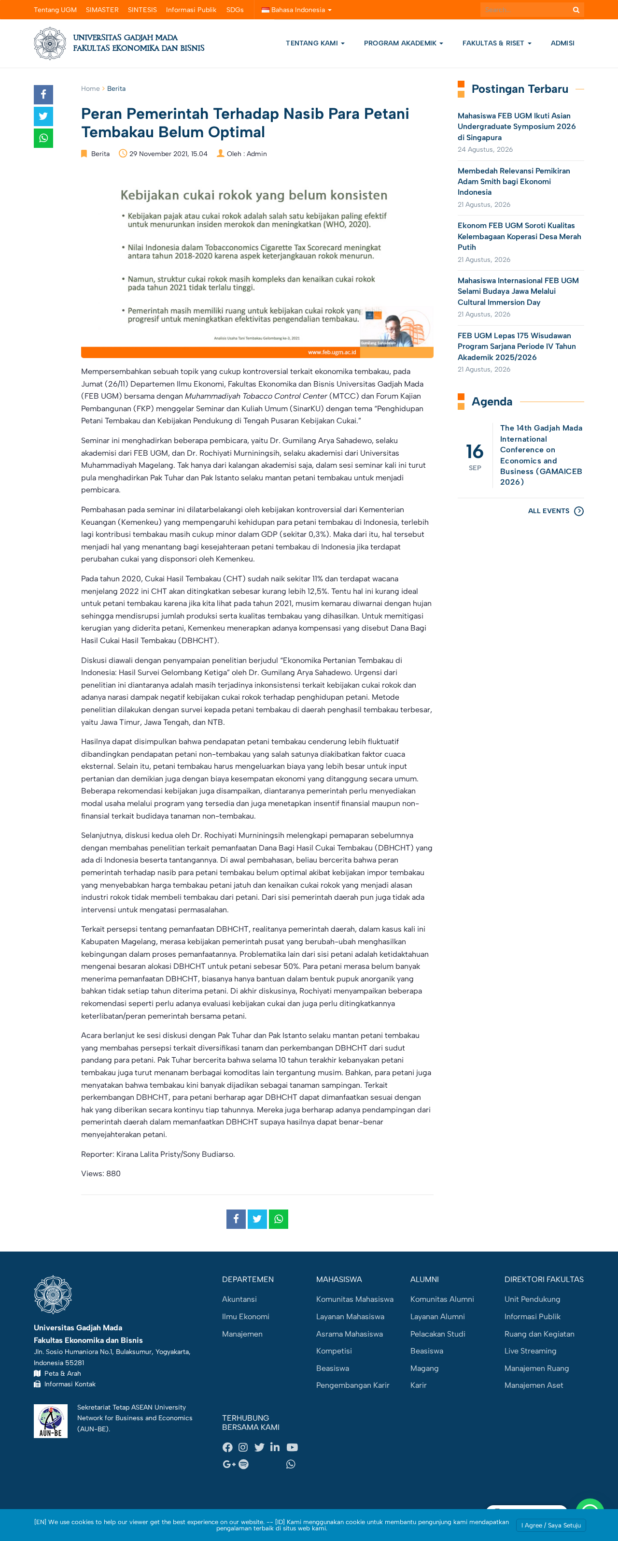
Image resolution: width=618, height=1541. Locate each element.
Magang (424, 1368)
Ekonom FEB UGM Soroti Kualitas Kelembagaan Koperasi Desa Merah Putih (519, 236)
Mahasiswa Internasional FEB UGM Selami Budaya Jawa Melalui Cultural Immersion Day (518, 291)
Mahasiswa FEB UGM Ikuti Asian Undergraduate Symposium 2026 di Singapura (517, 126)
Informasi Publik (191, 10)
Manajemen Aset (534, 1385)
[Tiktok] (278, 1464)
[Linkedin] (278, 1447)
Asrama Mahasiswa (349, 1334)
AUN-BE (93, 1429)
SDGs (235, 10)
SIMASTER (102, 10)
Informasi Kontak (68, 1384)
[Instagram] (246, 1447)
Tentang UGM (55, 10)
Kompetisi (334, 1350)
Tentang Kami (312, 43)
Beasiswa (332, 1368)
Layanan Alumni (437, 1316)
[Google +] (230, 1464)
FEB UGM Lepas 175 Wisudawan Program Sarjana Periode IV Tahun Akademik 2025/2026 (517, 346)
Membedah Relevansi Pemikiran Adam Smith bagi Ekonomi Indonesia (514, 181)
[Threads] (262, 1464)
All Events (548, 511)
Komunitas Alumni (442, 1299)
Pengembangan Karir (353, 1385)
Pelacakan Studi (437, 1334)
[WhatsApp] (294, 1464)
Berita (116, 89)
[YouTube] (294, 1447)
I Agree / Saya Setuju (551, 1525)
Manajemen (242, 1334)
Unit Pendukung (533, 1299)
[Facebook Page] (230, 1447)
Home (90, 89)
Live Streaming (531, 1350)
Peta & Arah (61, 1373)
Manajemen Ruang (537, 1368)
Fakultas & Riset (494, 43)
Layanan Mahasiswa (350, 1316)
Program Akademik (401, 43)
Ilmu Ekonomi (245, 1316)
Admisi (563, 43)
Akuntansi (239, 1299)
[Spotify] (246, 1464)
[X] (262, 1447)
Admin (257, 154)
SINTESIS (142, 10)
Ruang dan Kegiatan (540, 1334)
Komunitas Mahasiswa (354, 1299)
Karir (418, 1385)
